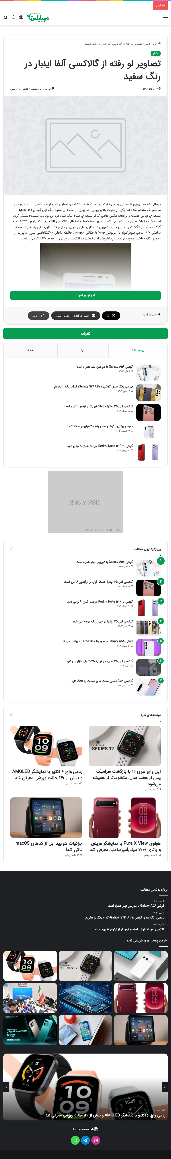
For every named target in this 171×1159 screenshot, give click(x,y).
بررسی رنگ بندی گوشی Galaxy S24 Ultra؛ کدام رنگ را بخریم (93, 386)
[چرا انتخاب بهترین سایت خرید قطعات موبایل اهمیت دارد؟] (85, 998)
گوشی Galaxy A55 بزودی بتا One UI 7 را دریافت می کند (97, 641)
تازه (83, 350)
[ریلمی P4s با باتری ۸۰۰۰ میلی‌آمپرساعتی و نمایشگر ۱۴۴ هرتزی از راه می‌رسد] (30, 1030)
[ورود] (21, 19)
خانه (155, 43)
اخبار (147, 43)
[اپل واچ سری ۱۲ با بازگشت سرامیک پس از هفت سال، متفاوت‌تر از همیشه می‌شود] (125, 746)
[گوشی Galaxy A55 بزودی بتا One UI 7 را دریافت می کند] (148, 647)
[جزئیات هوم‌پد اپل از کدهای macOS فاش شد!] (46, 817)
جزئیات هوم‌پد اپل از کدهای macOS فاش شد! (49, 846)
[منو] (165, 19)
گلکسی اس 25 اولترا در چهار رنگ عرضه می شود (103, 621)
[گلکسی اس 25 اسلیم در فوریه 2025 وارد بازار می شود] (148, 667)
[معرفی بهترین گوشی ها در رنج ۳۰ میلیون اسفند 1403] (148, 432)
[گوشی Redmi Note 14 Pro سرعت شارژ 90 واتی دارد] (148, 452)
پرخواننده (138, 350)
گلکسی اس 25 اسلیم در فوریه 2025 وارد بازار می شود (99, 661)
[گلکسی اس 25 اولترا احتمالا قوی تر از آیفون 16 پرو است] (148, 412)
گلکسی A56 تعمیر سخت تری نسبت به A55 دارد (102, 681)
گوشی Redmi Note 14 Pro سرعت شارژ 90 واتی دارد (100, 446)
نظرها (30, 350)
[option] (85, 1087)
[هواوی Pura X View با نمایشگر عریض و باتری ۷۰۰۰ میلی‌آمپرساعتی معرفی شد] (125, 817)
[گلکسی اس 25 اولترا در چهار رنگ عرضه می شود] (148, 627)
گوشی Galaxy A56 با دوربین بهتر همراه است (104, 366)
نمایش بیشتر (86, 295)
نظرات (85, 334)
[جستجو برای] (5, 19)
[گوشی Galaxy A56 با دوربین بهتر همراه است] (148, 372)
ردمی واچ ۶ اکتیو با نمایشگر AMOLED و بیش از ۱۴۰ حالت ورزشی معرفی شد (47, 774)
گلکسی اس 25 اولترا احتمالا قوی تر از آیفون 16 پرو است (98, 406)
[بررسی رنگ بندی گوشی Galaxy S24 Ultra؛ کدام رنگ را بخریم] (148, 392)
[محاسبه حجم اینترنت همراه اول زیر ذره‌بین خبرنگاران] (30, 998)
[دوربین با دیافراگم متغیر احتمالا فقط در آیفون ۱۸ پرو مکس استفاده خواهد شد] (85, 1030)
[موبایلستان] (38, 17)
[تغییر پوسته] (13, 19)
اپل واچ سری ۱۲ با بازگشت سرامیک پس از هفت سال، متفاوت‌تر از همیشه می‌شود (126, 777)
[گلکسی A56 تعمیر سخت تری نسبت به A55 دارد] (148, 687)
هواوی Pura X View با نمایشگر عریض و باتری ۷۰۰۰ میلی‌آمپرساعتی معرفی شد (125, 846)
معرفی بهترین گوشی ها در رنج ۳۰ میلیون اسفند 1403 (100, 426)
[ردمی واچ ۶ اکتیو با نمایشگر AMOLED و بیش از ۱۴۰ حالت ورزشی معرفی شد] (46, 746)
